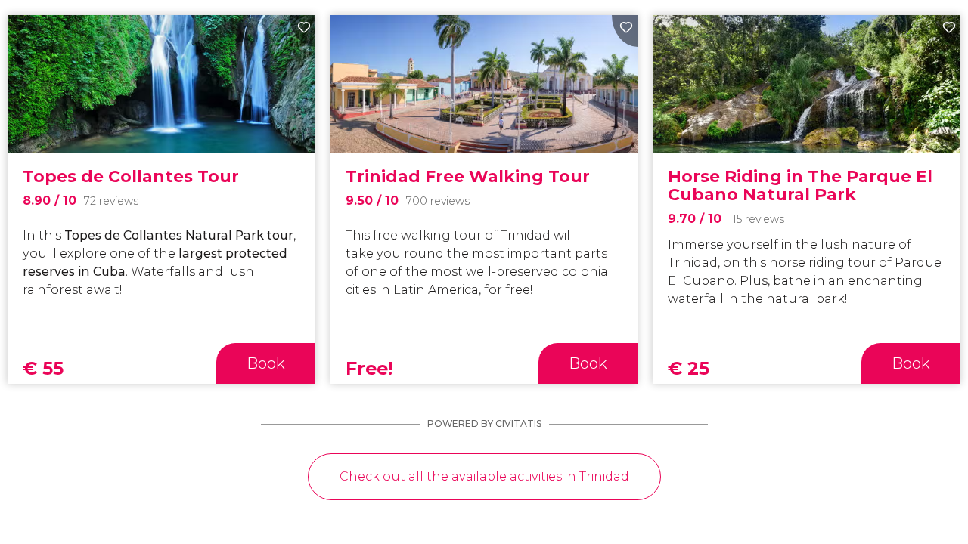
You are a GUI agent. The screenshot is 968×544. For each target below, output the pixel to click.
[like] (302, 31)
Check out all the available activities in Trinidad (484, 476)
